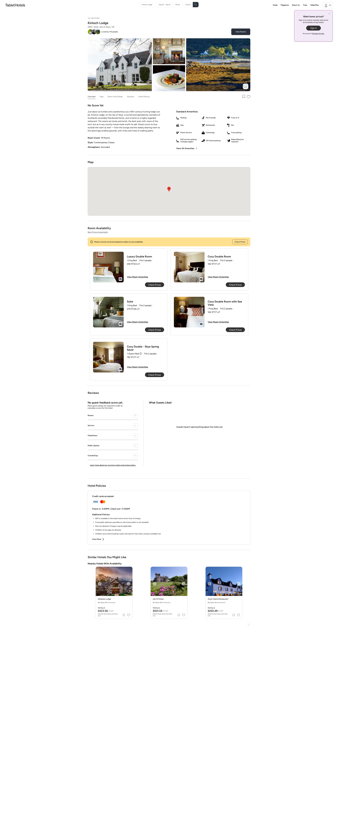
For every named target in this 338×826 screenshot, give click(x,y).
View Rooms (241, 32)
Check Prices (239, 242)
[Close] (329, 13)
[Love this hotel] (248, 96)
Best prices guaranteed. (98, 232)
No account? (313, 33)
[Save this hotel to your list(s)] (243, 96)
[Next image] (128, 584)
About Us (296, 5)
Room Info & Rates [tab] (115, 96)
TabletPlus (314, 5)
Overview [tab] (92, 96)
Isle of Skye (95, 18)
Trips (305, 5)
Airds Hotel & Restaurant (218, 599)
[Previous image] (100, 584)
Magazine (285, 5)
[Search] (195, 4)
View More (96, 539)
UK (89, 18)
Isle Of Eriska (158, 599)
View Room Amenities (137, 277)
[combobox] (149, 5)
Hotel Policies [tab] (144, 96)
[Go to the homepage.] (15, 5)
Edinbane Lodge (104, 599)
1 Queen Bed (133, 353)
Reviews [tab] (130, 96)
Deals (275, 5)
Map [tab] (101, 96)
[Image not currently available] (108, 267)
